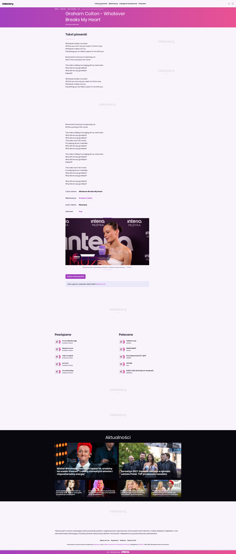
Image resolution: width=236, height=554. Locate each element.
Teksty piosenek (71, 9)
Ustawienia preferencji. (123, 544)
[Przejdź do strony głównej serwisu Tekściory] (7, 3)
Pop (79, 9)
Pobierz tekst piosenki (75, 276)
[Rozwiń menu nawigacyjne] (233, 3)
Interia (56, 9)
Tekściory (63, 9)
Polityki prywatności (109, 544)
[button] (101, 3)
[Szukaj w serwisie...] (229, 3)
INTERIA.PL (141, 544)
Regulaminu (96, 544)
